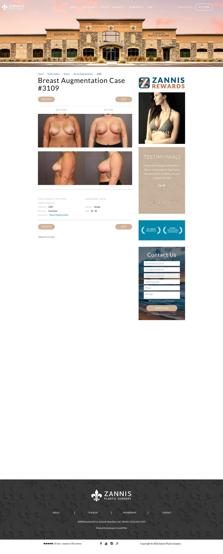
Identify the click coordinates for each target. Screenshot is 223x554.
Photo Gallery (53, 74)
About (73, 7)
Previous (46, 99)
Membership (135, 7)
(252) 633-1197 (185, 7)
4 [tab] (164, 202)
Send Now (162, 308)
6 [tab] (174, 202)
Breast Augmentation (83, 74)
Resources (118, 7)
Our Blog (93, 512)
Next (123, 99)
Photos (105, 7)
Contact (167, 512)
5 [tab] (169, 202)
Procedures (89, 7)
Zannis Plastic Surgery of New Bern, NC (28, 3)
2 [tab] (154, 202)
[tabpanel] (162, 178)
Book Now (204, 7)
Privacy (168, 314)
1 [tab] (149, 202)
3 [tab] (159, 202)
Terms (174, 314)
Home (40, 74)
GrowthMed (121, 528)
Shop (150, 7)
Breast (67, 74)
